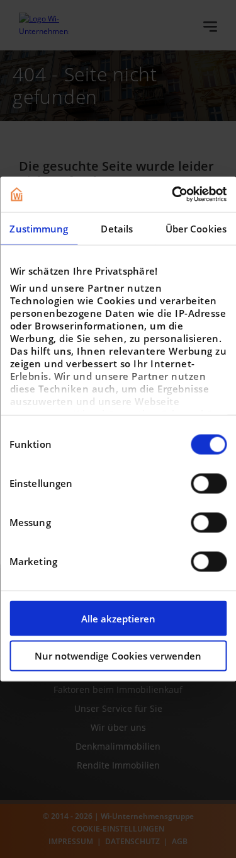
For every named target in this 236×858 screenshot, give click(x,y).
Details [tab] (117, 228)
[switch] (209, 483)
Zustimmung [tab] (38, 228)
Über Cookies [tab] (196, 228)
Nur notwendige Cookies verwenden (118, 655)
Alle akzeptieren (118, 618)
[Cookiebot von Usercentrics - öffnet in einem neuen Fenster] (172, 194)
